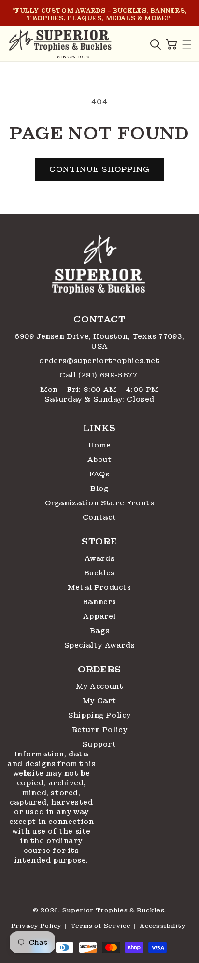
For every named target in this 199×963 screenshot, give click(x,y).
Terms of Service (100, 926)
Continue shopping (99, 169)
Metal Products (99, 587)
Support (99, 744)
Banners (99, 602)
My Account (100, 686)
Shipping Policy (99, 715)
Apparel (99, 616)
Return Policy (100, 730)
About (99, 459)
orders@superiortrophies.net (99, 360)
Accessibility (162, 926)
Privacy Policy (36, 926)
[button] (155, 44)
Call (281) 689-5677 (99, 375)
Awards (100, 558)
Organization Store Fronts (100, 503)
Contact (99, 517)
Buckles (99, 573)
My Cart (99, 701)
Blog (99, 488)
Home (99, 445)
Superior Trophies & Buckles (113, 910)
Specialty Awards (99, 645)
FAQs (99, 474)
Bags (99, 631)
